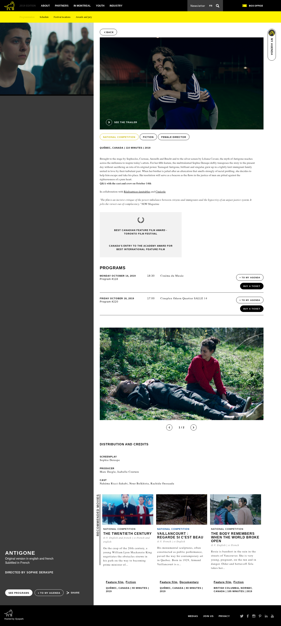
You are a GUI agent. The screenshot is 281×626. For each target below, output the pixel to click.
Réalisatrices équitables (137, 191)
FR (210, 6)
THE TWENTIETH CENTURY (127, 533)
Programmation (27, 16)
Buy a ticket (251, 286)
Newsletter (197, 6)
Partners (62, 5)
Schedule (44, 16)
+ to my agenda (49, 593)
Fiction (131, 582)
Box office (256, 5)
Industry (116, 5)
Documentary (189, 582)
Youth (100, 5)
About (45, 5)
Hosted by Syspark (14, 619)
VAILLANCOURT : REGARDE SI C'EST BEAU (180, 535)
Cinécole (161, 191)
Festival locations (62, 16)
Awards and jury (84, 16)
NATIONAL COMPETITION (119, 137)
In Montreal (82, 5)
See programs (18, 593)
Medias (193, 616)
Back (110, 32)
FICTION (148, 137)
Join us (208, 616)
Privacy (224, 616)
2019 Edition (28, 5)
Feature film (115, 582)
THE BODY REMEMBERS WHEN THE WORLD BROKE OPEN (235, 537)
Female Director (173, 137)
